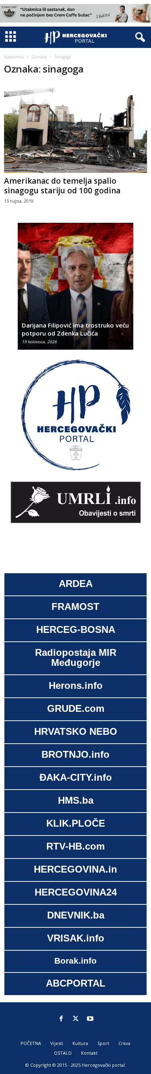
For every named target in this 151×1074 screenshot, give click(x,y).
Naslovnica (14, 57)
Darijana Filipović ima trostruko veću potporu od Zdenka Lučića (75, 329)
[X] (75, 1019)
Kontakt (89, 1053)
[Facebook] (61, 1019)
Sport (103, 1043)
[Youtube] (90, 1019)
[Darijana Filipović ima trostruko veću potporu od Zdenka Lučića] (75, 290)
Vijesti (56, 1043)
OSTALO (63, 1053)
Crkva (124, 1043)
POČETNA (31, 1043)
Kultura (80, 1043)
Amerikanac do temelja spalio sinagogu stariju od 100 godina (62, 186)
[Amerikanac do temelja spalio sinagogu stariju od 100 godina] (75, 128)
